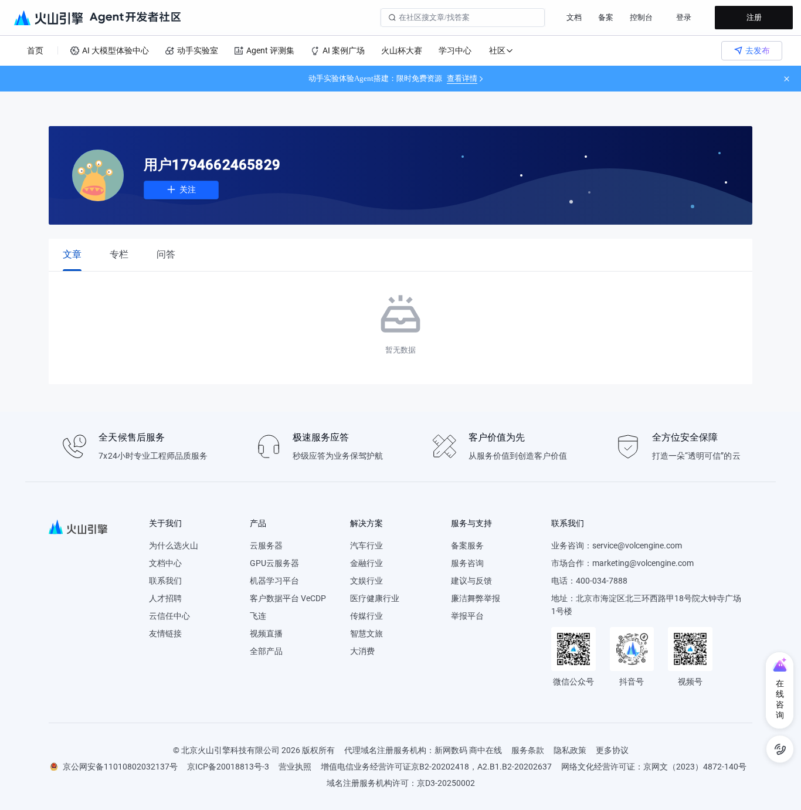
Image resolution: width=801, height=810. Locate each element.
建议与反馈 (471, 580)
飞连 (258, 616)
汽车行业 (366, 545)
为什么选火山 (173, 545)
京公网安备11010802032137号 (120, 766)
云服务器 (266, 545)
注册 (754, 17)
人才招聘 (165, 598)
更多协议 (612, 750)
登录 (683, 17)
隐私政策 (570, 750)
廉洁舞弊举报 (475, 598)
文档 (574, 17)
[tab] (72, 254)
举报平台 (467, 616)
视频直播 (266, 633)
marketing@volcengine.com (643, 563)
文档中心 (165, 563)
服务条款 (527, 750)
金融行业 (366, 563)
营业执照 (295, 766)
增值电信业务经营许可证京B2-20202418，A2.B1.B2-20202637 (436, 766)
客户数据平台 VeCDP (288, 598)
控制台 (641, 17)
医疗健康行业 (374, 598)
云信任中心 (169, 616)
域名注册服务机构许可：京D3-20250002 (401, 783)
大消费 (362, 651)
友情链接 (165, 633)
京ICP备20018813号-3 (228, 766)
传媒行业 (366, 616)
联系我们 (165, 580)
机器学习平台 (274, 580)
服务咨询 (467, 563)
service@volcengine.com (637, 545)
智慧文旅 (366, 633)
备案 (605, 17)
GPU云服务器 (274, 563)
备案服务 (467, 545)
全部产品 (266, 651)
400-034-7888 (601, 580)
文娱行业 (366, 580)
